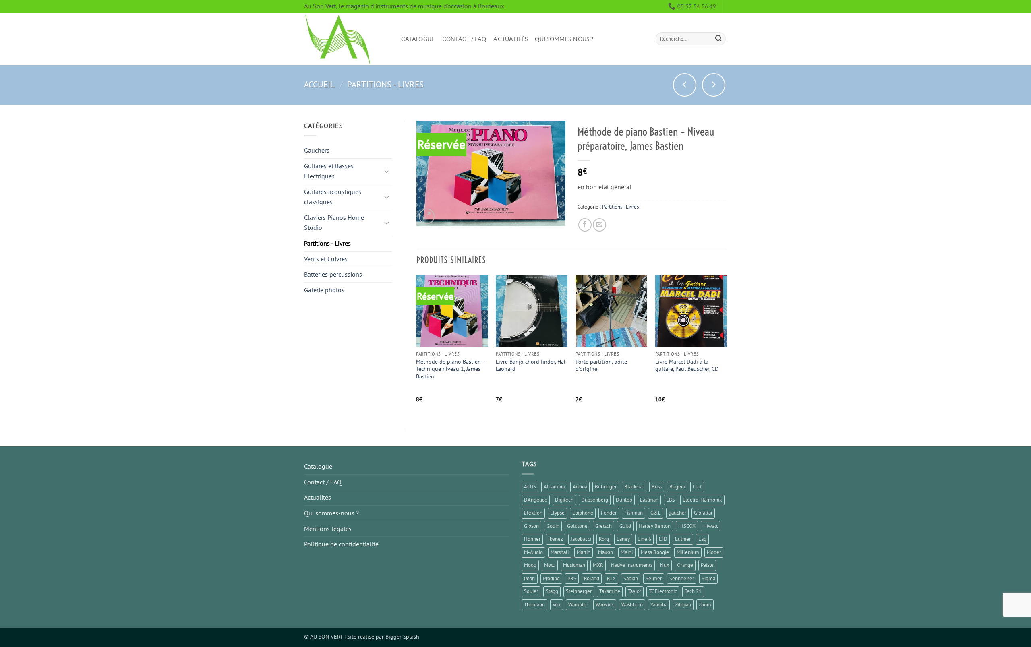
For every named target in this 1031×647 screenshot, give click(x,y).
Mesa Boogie (655, 552)
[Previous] (417, 346)
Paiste (707, 565)
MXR (598, 565)
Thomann (534, 604)
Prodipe (551, 578)
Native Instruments (631, 565)
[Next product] (684, 85)
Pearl (529, 578)
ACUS (530, 486)
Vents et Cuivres (326, 259)
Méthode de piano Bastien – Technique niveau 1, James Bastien (450, 369)
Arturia (580, 486)
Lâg (702, 538)
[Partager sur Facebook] (585, 225)
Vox (557, 604)
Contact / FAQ (464, 38)
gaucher (677, 512)
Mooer (714, 552)
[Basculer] (387, 171)
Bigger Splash (402, 636)
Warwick (605, 604)
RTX (611, 578)
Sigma (708, 578)
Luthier (683, 538)
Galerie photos (324, 290)
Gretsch (603, 526)
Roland (591, 578)
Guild (625, 526)
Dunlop (624, 499)
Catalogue (418, 38)
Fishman (633, 512)
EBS (670, 499)
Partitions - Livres (385, 84)
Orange (685, 565)
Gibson (531, 526)
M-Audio (533, 552)
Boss (657, 486)
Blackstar (634, 486)
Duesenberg (594, 499)
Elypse (557, 512)
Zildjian (683, 604)
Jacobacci (581, 538)
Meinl (627, 552)
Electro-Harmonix (702, 499)
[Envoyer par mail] (599, 225)
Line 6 (644, 538)
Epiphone (582, 512)
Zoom (705, 604)
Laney (623, 538)
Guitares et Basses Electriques (329, 171)
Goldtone (577, 526)
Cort (697, 486)
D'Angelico (535, 499)
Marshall (560, 552)
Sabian (630, 578)
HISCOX (687, 526)
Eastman (649, 499)
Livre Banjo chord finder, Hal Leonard (530, 365)
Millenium (688, 552)
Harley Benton (655, 526)
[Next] (726, 346)
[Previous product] (713, 85)
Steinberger (579, 591)
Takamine (609, 591)
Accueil (319, 84)
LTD (663, 538)
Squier (531, 591)
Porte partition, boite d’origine (601, 365)
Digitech (564, 499)
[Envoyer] (718, 39)
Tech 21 (693, 591)
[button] (427, 216)
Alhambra (554, 486)
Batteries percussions (333, 274)
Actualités (510, 38)
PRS (571, 578)
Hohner (532, 538)
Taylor (634, 591)
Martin (583, 552)
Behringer (606, 486)
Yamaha (658, 604)
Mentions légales (328, 529)
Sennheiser (681, 578)
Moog (530, 565)
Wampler (578, 604)
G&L (655, 512)
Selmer (654, 578)
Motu (549, 565)
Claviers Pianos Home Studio (334, 222)
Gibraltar (703, 512)
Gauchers (316, 150)
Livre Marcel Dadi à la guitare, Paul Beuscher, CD (686, 365)
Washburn (632, 604)
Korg (604, 538)
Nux (664, 565)
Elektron (533, 512)
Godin (553, 526)
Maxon (605, 552)
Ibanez (555, 538)
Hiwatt (710, 526)
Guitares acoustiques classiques (332, 197)
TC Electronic (663, 591)
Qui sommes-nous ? (564, 38)
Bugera (677, 486)
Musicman (574, 565)
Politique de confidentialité (341, 544)
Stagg (552, 591)
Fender (609, 512)
